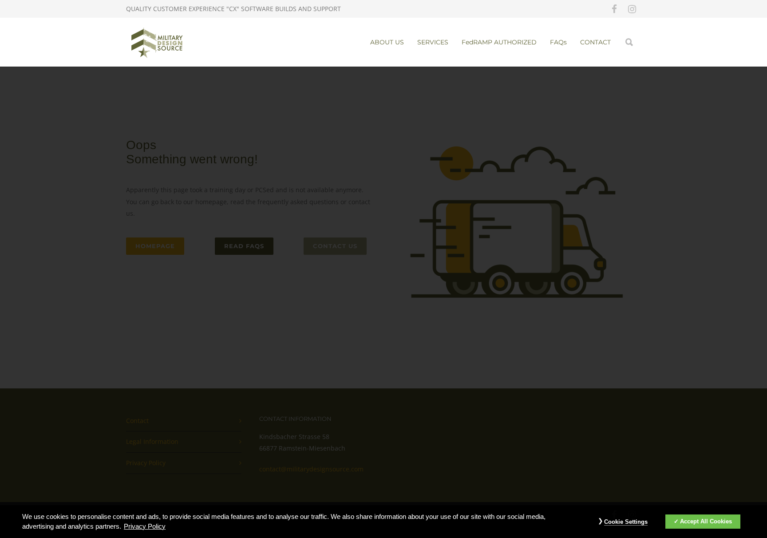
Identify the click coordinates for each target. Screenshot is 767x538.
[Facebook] (614, 9)
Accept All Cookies (706, 521)
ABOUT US (387, 42)
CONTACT (595, 42)
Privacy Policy (145, 526)
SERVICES (432, 42)
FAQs (558, 42)
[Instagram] (632, 9)
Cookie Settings (626, 522)
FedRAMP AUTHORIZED (499, 42)
